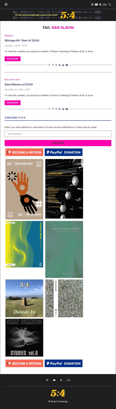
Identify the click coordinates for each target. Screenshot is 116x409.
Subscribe (58, 143)
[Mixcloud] (104, 4)
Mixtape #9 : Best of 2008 (22, 40)
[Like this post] (49, 65)
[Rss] (100, 4)
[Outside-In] (24, 280)
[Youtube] (96, 4)
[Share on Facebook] (53, 65)
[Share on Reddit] (63, 65)
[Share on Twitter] (56, 65)
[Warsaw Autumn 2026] (24, 160)
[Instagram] (92, 4)
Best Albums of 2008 (19, 84)
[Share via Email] (67, 65)
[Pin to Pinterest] (60, 65)
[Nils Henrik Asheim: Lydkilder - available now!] (64, 160)
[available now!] (24, 222)
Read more (12, 59)
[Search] (109, 4)
